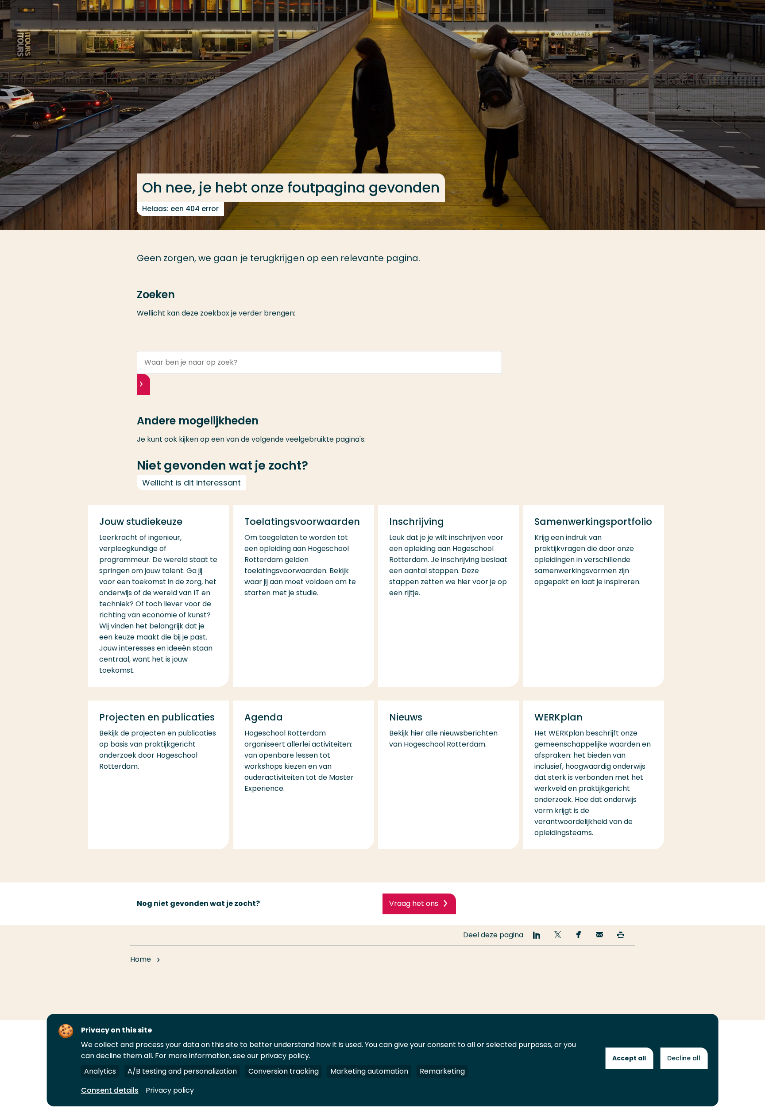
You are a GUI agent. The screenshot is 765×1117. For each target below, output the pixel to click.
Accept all (629, 1058)
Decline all (683, 1058)
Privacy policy (170, 1090)
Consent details (110, 1090)
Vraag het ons (413, 903)
